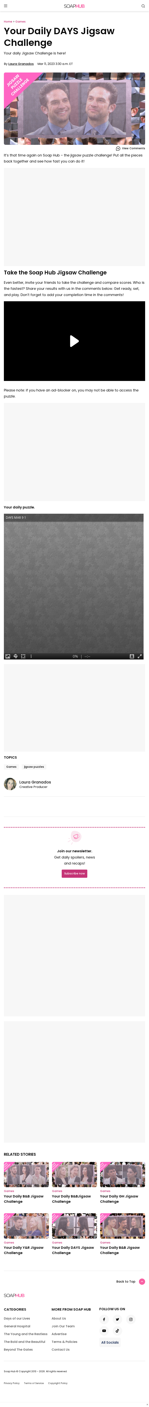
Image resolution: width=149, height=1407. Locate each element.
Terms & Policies (64, 1342)
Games (11, 767)
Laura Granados (21, 64)
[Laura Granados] (11, 784)
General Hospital (17, 1326)
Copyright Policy (58, 1383)
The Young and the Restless (26, 1334)
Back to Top (125, 1281)
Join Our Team (63, 1326)
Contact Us (61, 1349)
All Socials (110, 1342)
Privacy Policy (12, 1383)
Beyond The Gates (18, 1349)
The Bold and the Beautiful (24, 1342)
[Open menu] (5, 6)
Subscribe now (74, 873)
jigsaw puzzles (34, 767)
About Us (59, 1318)
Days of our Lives (17, 1318)
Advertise (59, 1334)
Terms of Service (34, 1383)
